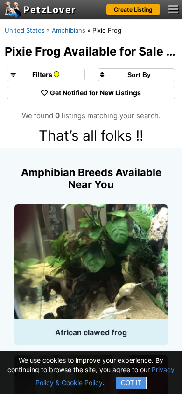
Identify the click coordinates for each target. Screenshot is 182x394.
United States (25, 30)
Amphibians (68, 30)
